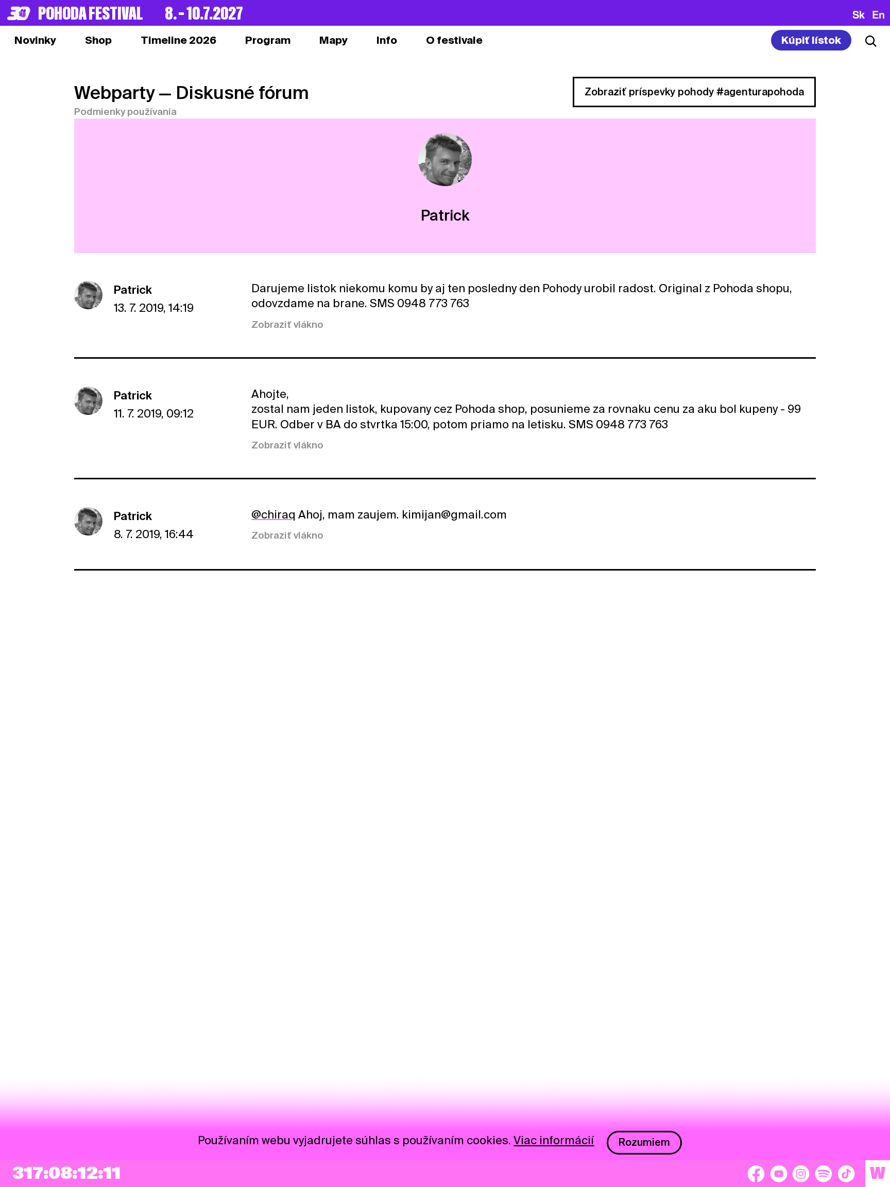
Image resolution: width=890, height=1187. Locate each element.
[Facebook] (756, 1173)
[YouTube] (779, 1173)
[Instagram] (801, 1173)
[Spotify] (823, 1173)
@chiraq (273, 514)
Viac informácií (554, 1140)
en (878, 14)
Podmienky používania (125, 111)
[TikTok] (846, 1173)
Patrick (133, 289)
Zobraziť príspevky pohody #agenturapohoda (694, 92)
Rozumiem (644, 1142)
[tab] (98, 40)
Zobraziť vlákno (287, 324)
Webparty (114, 92)
